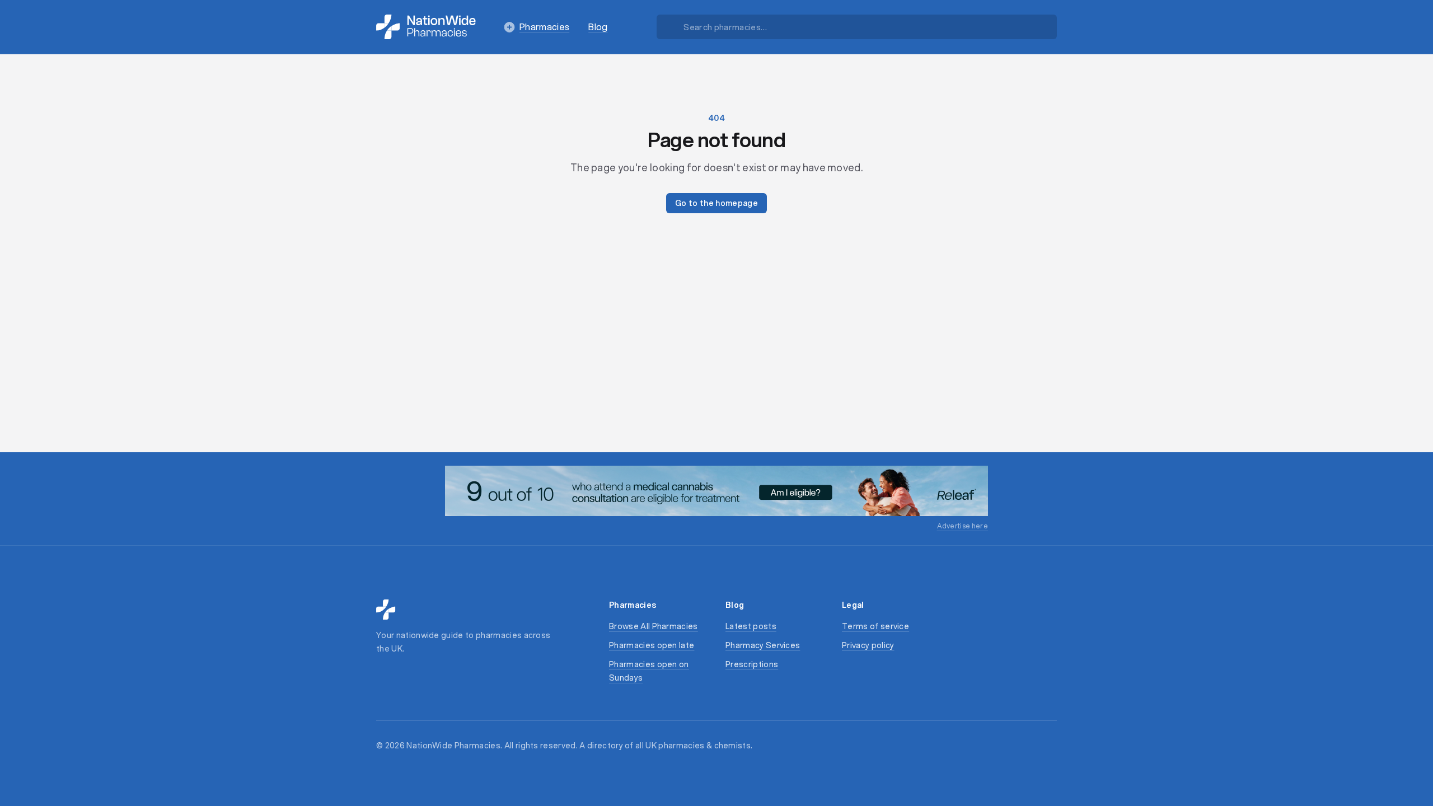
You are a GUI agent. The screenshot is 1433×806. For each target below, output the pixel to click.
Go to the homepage (716, 203)
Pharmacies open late (651, 645)
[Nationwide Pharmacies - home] (426, 27)
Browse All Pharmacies (653, 626)
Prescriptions (751, 664)
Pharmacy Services (762, 645)
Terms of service (875, 626)
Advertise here (962, 526)
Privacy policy (868, 645)
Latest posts (750, 626)
